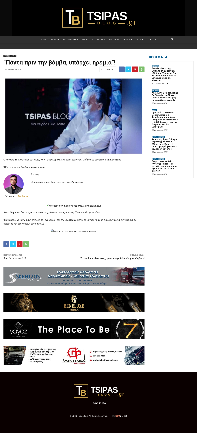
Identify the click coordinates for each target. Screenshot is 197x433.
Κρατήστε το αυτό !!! (14, 258)
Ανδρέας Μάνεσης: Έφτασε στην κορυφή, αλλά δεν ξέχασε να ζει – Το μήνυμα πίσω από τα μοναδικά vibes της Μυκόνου (165, 74)
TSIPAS (151, 39)
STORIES (126, 39)
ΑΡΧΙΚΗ (44, 39)
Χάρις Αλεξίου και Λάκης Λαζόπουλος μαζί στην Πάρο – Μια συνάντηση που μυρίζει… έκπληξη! (165, 96)
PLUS (139, 39)
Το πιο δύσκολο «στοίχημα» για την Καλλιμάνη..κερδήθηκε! (112, 258)
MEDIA (100, 39)
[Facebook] (122, 69)
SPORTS (112, 39)
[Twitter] (128, 69)
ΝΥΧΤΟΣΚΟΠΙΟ (69, 39)
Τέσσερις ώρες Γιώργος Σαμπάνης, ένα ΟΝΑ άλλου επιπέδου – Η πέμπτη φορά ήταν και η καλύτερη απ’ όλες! (165, 144)
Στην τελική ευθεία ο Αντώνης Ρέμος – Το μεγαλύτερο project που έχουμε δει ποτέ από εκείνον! (164, 166)
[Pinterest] (135, 69)
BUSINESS (86, 39)
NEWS (54, 39)
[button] (172, 39)
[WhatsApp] (142, 69)
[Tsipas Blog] (98, 18)
